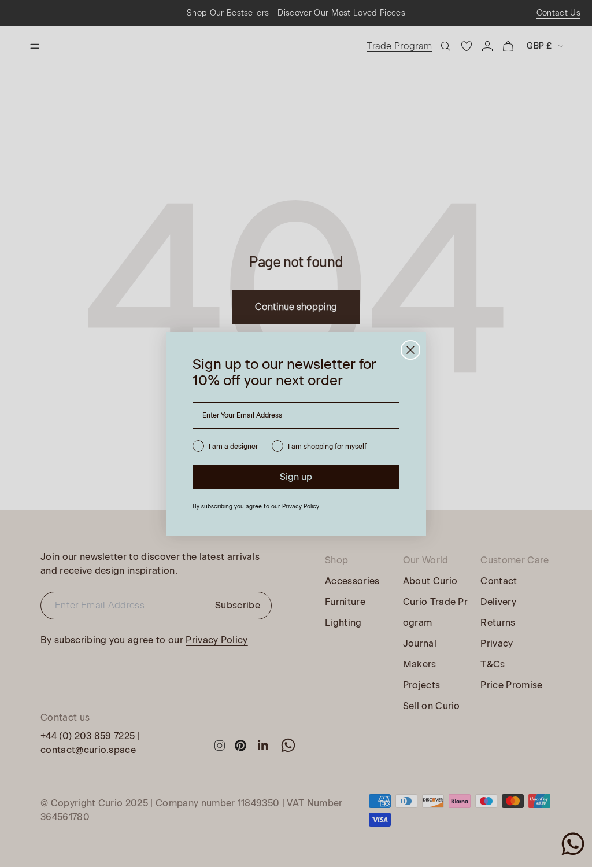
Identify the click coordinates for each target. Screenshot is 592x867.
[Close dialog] (410, 350)
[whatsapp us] (573, 844)
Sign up (296, 476)
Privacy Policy (300, 506)
